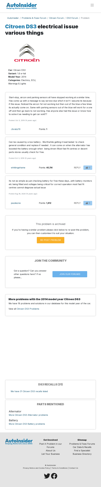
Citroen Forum (56, 18)
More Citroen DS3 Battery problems (27, 424)
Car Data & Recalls (82, 447)
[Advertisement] (74, 63)
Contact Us (73, 468)
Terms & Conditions (59, 468)
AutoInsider (13, 18)
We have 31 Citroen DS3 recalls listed (29, 391)
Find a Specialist (82, 450)
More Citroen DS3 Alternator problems (28, 415)
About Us (50, 450)
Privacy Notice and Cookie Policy (36, 468)
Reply (77, 167)
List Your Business (50, 454)
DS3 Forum (72, 18)
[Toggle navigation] (92, 5)
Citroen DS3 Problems (28, 308)
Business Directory (82, 454)
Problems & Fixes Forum (34, 18)
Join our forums (69, 274)
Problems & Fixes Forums (82, 444)
